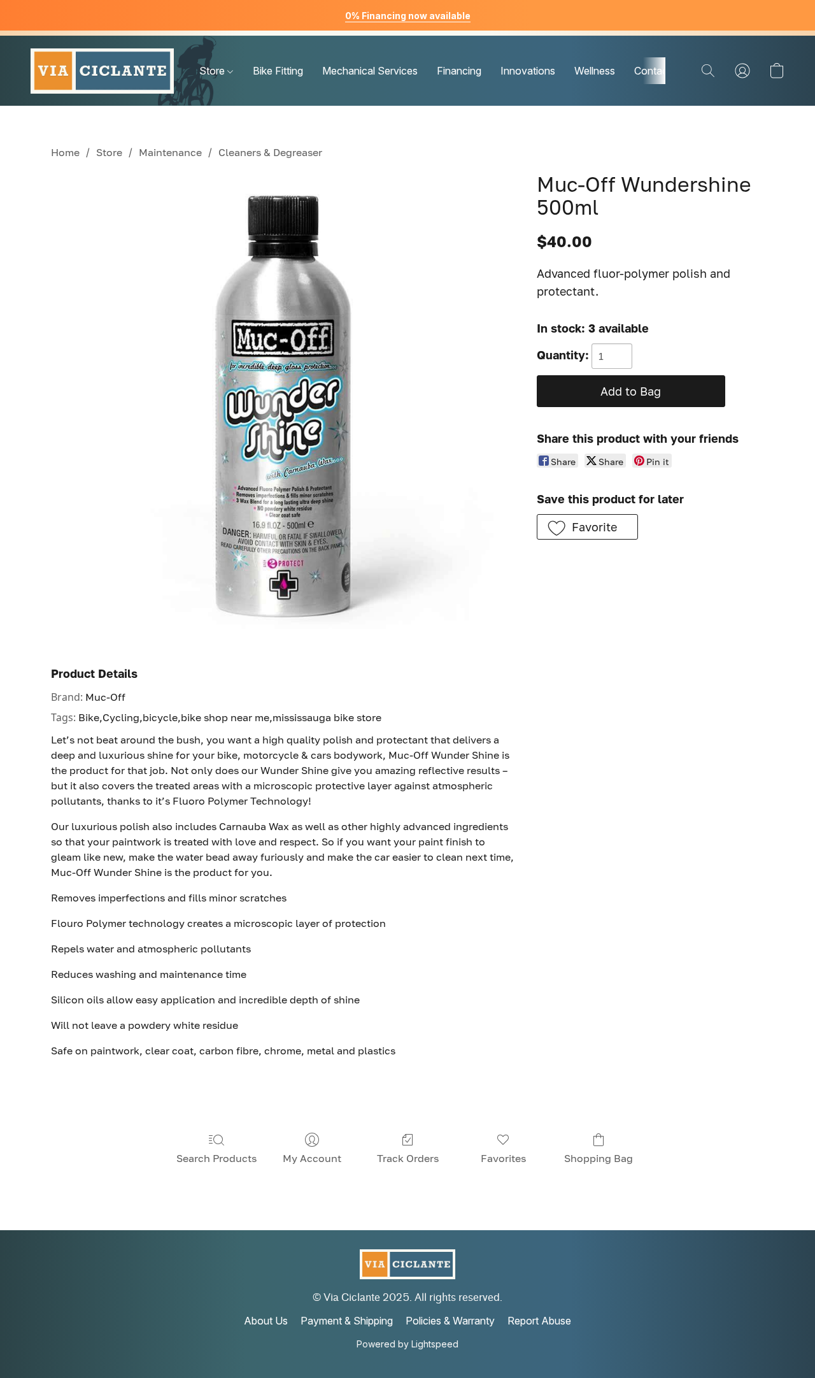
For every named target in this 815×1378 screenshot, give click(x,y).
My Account (312, 1158)
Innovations (527, 70)
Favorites (503, 1158)
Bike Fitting (278, 70)
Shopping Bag (598, 1158)
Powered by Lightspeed (407, 1344)
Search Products (216, 1158)
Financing (459, 70)
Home (65, 152)
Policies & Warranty (450, 1320)
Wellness (594, 70)
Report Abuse (539, 1320)
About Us (266, 1320)
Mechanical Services (370, 70)
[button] (102, 71)
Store (213, 70)
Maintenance (170, 152)
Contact (652, 70)
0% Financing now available (408, 15)
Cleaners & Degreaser (270, 152)
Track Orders (408, 1158)
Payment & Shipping (347, 1320)
